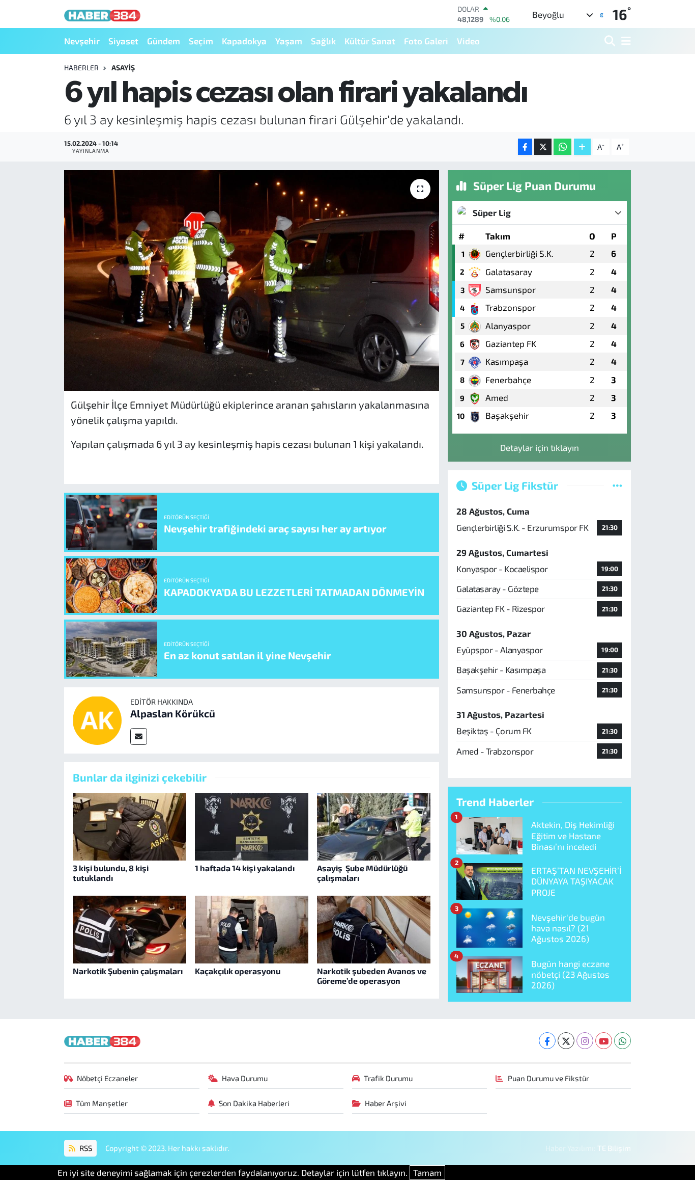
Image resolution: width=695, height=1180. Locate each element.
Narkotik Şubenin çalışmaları (128, 971)
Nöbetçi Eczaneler (107, 1078)
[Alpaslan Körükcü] (97, 719)
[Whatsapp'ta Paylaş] (562, 147)
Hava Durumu (245, 1078)
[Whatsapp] (622, 1040)
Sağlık (323, 41)
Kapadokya (244, 41)
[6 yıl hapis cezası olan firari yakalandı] (251, 280)
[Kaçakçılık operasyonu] (251, 928)
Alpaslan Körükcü (172, 713)
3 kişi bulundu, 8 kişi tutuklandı (111, 872)
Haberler (81, 67)
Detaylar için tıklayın (539, 447)
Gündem (163, 41)
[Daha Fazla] (582, 147)
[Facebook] (547, 1040)
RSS (85, 1147)
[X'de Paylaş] (543, 147)
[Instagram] (584, 1040)
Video (468, 41)
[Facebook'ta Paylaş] (525, 147)
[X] (566, 1040)
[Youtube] (603, 1040)
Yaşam (288, 41)
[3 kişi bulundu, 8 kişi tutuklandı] (129, 825)
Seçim (201, 41)
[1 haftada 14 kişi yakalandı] (251, 825)
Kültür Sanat (369, 41)
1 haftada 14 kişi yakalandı (245, 868)
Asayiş (123, 67)
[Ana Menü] (624, 41)
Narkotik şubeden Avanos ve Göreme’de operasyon (371, 975)
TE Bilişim (614, 1147)
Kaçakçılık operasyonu (237, 971)
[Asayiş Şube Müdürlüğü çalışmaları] (373, 825)
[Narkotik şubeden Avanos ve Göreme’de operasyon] (373, 928)
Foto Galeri (426, 41)
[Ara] (610, 41)
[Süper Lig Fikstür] (617, 485)
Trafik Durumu (388, 1078)
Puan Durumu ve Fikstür (548, 1078)
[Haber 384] (102, 14)
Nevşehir (82, 41)
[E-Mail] (138, 736)
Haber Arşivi (386, 1103)
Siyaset (123, 41)
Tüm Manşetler (102, 1103)
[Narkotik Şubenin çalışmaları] (129, 928)
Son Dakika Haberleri (254, 1103)
